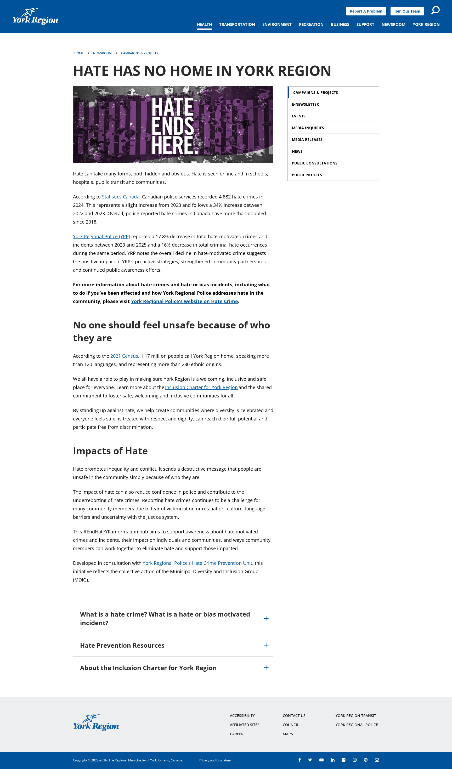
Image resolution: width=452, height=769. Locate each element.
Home (79, 53)
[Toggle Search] (435, 10)
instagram (355, 760)
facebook (299, 760)
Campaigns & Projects (139, 53)
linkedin (333, 760)
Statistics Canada (120, 196)
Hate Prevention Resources (122, 645)
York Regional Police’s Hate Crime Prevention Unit (197, 563)
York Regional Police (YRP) (101, 236)
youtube (321, 760)
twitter (310, 760)
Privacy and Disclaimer (215, 760)
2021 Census (124, 356)
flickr (344, 760)
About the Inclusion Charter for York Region (148, 667)
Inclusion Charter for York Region (201, 387)
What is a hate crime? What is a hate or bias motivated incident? (165, 618)
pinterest (366, 760)
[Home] (35, 16)
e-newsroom (377, 760)
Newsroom (102, 53)
